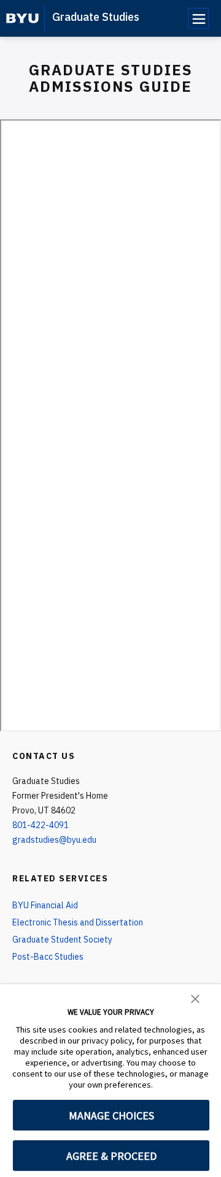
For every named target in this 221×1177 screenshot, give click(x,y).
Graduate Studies (95, 17)
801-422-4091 (40, 825)
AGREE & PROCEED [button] (111, 1156)
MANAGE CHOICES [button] (111, 1115)
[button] (195, 998)
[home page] (22, 18)
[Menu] (198, 18)
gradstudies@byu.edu (54, 839)
